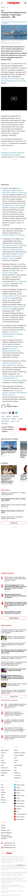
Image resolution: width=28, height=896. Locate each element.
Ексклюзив (16, 765)
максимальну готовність (10, 346)
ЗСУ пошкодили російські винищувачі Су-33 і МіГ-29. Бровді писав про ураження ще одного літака (14, 651)
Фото (15, 767)
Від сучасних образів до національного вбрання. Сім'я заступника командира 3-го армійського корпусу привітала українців (8, 478)
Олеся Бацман (20, 803)
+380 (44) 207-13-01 (9, 843)
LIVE (15, 762)
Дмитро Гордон (20, 784)
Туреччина (8, 416)
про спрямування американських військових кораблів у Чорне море (14, 190)
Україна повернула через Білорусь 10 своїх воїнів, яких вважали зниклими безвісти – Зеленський (12, 678)
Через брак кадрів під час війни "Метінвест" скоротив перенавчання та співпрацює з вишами (13, 644)
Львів (2, 787)
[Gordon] (13, 3)
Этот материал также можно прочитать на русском (15, 22)
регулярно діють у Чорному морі (13, 205)
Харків (2, 794)
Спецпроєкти (17, 777)
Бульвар (4, 463)
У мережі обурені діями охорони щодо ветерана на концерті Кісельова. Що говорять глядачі (15, 737)
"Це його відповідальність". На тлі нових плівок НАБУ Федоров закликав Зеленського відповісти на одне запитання (15, 587)
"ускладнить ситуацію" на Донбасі (14, 245)
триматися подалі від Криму (13, 249)
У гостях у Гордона (19, 755)
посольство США (6, 418)
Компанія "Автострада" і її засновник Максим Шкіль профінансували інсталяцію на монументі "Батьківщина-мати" (14, 663)
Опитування (17, 772)
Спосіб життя (4, 767)
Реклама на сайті (5, 830)
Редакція (3, 827)
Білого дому (12, 348)
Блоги (15, 757)
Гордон (3, 7)
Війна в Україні (5, 750)
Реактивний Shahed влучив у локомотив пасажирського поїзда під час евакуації (15, 596)
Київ (2, 784)
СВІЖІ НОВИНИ (6, 625)
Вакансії (3, 825)
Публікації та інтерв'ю (19, 752)
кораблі (13, 421)
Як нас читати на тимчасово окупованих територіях (7, 837)
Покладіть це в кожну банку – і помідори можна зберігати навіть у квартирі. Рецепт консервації (14, 713)
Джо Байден (4, 423)
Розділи (16, 747)
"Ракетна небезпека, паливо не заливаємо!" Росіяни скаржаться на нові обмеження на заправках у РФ (13, 692)
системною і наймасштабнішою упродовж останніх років (12, 334)
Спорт (2, 760)
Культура (3, 762)
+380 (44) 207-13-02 (9, 845)
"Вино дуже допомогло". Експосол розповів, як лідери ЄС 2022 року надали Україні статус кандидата (13, 631)
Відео (15, 770)
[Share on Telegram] (16, 413)
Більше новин (13, 696)
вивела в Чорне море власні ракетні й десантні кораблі (13, 256)
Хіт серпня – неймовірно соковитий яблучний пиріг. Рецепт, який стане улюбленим (14, 721)
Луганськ (3, 802)
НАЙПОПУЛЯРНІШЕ (7, 573)
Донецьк (3, 792)
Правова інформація (6, 832)
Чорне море (15, 416)
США (3, 416)
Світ (7, 7)
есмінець (20, 418)
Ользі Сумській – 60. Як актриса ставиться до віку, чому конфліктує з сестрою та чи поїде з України (14, 729)
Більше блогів (13, 522)
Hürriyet (10, 63)
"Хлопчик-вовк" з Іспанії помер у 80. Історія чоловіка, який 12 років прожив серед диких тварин (15, 578)
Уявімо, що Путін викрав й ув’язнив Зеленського (17, 684)
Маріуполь (3, 799)
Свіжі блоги (5, 490)
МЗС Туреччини (5, 421)
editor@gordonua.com (10, 847)
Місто (2, 781)
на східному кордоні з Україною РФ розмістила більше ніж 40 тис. (14, 393)
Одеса (2, 789)
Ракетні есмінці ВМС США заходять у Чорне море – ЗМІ (8, 452)
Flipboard (18, 808)
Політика (3, 752)
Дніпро (3, 797)
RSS (17, 811)
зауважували (12, 208)
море (18, 421)
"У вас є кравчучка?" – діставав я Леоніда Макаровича (16, 637)
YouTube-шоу (17, 775)
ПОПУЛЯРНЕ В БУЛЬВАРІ (9, 700)
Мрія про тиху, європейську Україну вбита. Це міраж (12, 517)
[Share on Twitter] (13, 413)
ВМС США (14, 418)
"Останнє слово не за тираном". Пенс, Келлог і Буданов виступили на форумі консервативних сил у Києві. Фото (15, 604)
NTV (20, 116)
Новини (10, 484)
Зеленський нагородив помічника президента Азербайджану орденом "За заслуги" (14, 657)
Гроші (2, 755)
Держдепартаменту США (11, 351)
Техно (2, 765)
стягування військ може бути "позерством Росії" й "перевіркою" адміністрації (12, 378)
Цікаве (2, 775)
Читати (23, 429)
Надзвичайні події (5, 770)
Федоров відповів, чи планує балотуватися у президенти (12, 612)
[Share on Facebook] (10, 413)
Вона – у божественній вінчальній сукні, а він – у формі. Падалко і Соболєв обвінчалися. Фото (15, 705)
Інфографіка (4, 772)
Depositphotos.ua (21, 865)
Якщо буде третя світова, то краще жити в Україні (16, 669)
